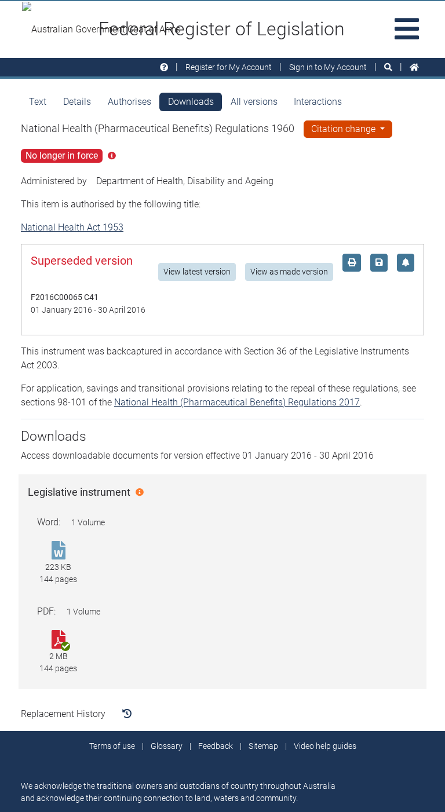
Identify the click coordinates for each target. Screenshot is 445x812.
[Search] (388, 67)
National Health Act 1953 (72, 227)
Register (228, 67)
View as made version (289, 271)
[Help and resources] (164, 67)
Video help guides (325, 746)
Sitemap (263, 746)
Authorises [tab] (129, 101)
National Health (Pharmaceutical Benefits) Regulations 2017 (237, 402)
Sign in (328, 67)
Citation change (344, 128)
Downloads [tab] (191, 101)
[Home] (414, 67)
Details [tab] (77, 101)
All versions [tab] (254, 101)
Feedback (215, 746)
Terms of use (112, 746)
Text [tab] (37, 101)
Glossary (167, 746)
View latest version (197, 271)
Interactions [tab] (318, 101)
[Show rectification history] (127, 714)
